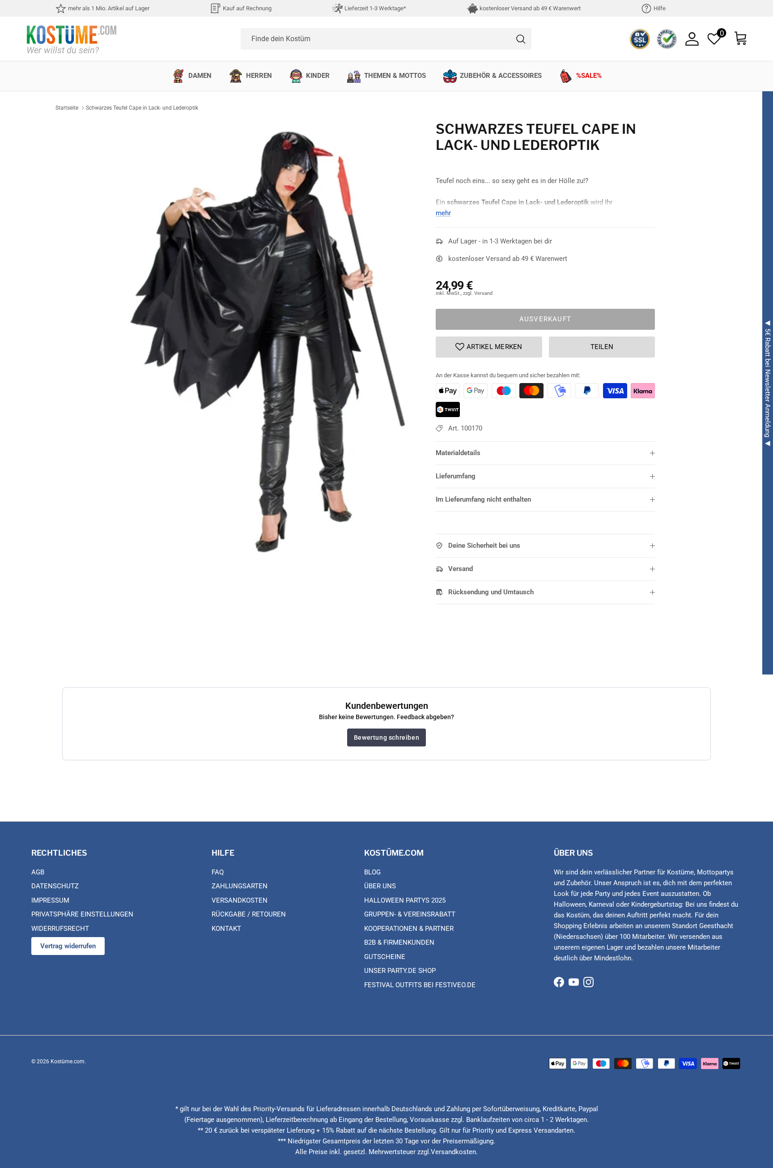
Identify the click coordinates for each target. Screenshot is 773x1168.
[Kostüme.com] (71, 39)
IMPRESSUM (50, 900)
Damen (200, 76)
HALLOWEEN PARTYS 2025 (405, 900)
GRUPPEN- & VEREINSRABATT (409, 914)
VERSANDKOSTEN (240, 900)
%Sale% (589, 76)
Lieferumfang (456, 476)
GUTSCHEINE (384, 957)
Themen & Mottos (395, 76)
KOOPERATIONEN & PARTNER (409, 929)
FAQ (218, 872)
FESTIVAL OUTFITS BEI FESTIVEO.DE (420, 985)
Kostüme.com (68, 1061)
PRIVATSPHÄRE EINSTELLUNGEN (82, 914)
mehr (443, 213)
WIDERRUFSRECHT (60, 929)
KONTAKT (226, 929)
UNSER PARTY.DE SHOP (400, 971)
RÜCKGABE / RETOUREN (249, 914)
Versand (460, 569)
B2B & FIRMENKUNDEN (399, 942)
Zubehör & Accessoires (501, 76)
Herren (259, 76)
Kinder (318, 76)
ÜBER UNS (380, 886)
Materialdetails (458, 453)
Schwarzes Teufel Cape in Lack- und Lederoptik (142, 108)
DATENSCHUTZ (55, 886)
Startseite (66, 108)
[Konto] (692, 39)
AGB (37, 872)
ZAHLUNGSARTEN (240, 886)
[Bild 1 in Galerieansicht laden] (267, 344)
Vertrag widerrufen (68, 946)
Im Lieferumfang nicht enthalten (483, 499)
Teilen (602, 347)
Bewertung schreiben (386, 737)
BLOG (372, 872)
